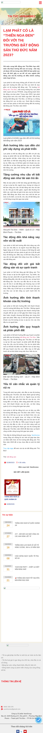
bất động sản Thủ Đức (28, 337)
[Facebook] (17, 731)
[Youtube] (25, 731)
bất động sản (11, 457)
